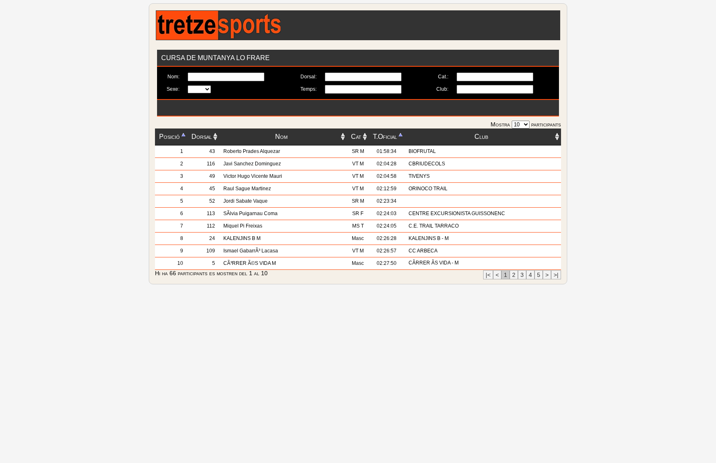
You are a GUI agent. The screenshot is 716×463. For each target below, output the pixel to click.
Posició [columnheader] (169, 136)
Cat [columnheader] (356, 136)
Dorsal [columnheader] (201, 136)
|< (488, 274)
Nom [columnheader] (281, 136)
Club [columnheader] (481, 136)
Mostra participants (526, 124)
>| (556, 274)
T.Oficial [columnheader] (385, 136)
